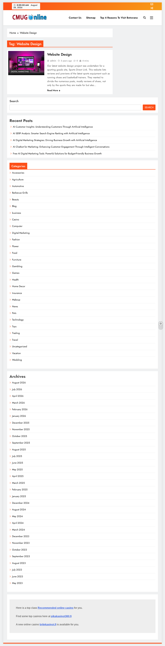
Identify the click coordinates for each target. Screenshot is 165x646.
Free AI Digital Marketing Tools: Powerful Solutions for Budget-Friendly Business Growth (57, 153)
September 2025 (21, 443)
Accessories (18, 173)
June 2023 (17, 576)
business (16, 213)
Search (14, 101)
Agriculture (18, 179)
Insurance (17, 293)
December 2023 (20, 536)
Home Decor (18, 286)
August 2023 (19, 563)
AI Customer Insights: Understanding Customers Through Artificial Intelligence (53, 127)
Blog (14, 206)
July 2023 (17, 569)
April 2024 (18, 523)
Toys (14, 326)
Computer (17, 226)
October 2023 (19, 549)
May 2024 (17, 516)
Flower (15, 246)
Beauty (15, 199)
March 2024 (18, 529)
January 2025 (19, 496)
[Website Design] (26, 63)
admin (53, 60)
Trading (16, 333)
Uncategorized (19, 346)
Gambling (17, 266)
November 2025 (20, 429)
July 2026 (17, 389)
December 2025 (20, 423)
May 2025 (17, 469)
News (15, 306)
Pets (14, 313)
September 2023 (21, 556)
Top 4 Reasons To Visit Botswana (119, 18)
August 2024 (19, 509)
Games (15, 273)
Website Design (59, 54)
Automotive (18, 186)
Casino (15, 219)
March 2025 (18, 483)
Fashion (16, 239)
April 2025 (17, 476)
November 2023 (20, 543)
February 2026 (20, 409)
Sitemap (90, 18)
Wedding (17, 360)
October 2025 (19, 436)
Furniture (16, 259)
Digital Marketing (20, 71)
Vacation (16, 353)
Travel (15, 340)
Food (14, 253)
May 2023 (17, 583)
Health (15, 279)
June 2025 (17, 463)
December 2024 (20, 503)
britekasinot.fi (48, 624)
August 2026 (19, 382)
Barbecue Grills (20, 193)
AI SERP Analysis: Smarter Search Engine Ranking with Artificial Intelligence (51, 133)
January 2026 (19, 416)
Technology (18, 319)
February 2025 (19, 489)
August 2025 (19, 449)
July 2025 (17, 456)
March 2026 (18, 403)
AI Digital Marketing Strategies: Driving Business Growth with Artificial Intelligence (55, 140)
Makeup (16, 299)
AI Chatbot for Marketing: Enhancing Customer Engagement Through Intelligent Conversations (61, 147)
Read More (52, 90)
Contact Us (75, 18)
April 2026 (18, 396)
